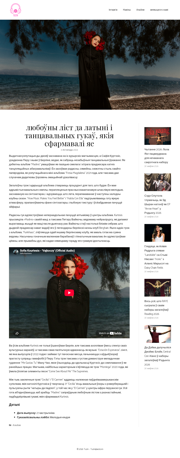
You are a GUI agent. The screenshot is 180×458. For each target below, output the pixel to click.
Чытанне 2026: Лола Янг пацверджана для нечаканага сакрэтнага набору (156, 156)
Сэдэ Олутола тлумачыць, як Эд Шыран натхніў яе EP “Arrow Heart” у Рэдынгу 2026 (157, 204)
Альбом (140, 9)
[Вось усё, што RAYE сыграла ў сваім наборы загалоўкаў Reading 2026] (157, 294)
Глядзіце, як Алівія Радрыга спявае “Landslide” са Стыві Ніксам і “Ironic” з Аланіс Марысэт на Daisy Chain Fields (156, 257)
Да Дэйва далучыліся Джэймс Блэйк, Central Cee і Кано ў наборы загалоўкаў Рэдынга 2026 (157, 356)
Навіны (127, 9)
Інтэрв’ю (113, 9)
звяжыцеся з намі (159, 9)
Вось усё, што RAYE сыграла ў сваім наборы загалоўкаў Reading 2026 (156, 307)
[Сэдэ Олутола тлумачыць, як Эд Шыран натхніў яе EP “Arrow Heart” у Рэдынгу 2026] (157, 189)
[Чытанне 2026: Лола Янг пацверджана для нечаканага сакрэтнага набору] (157, 142)
